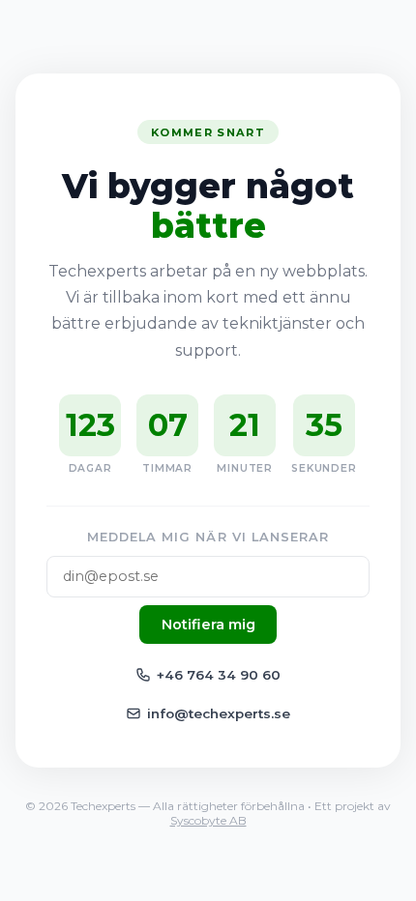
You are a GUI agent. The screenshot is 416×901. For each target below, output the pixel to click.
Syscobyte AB (208, 820)
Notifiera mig (208, 624)
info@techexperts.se (218, 713)
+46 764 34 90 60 (219, 675)
